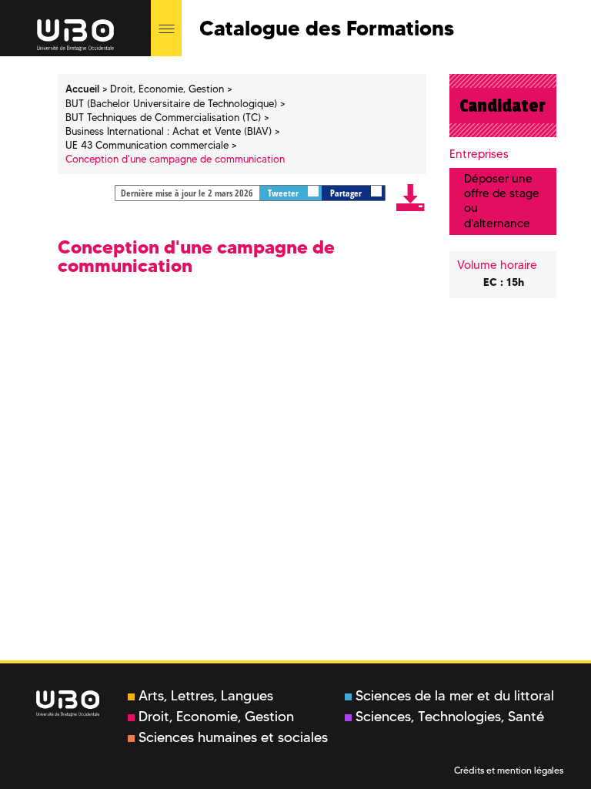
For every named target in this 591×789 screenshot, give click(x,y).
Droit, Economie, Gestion (216, 716)
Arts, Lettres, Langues (206, 695)
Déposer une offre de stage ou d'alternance (501, 201)
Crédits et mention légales (508, 770)
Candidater (502, 105)
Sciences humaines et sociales (233, 737)
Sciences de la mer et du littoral (455, 695)
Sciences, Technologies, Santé (450, 716)
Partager (347, 193)
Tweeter (284, 193)
